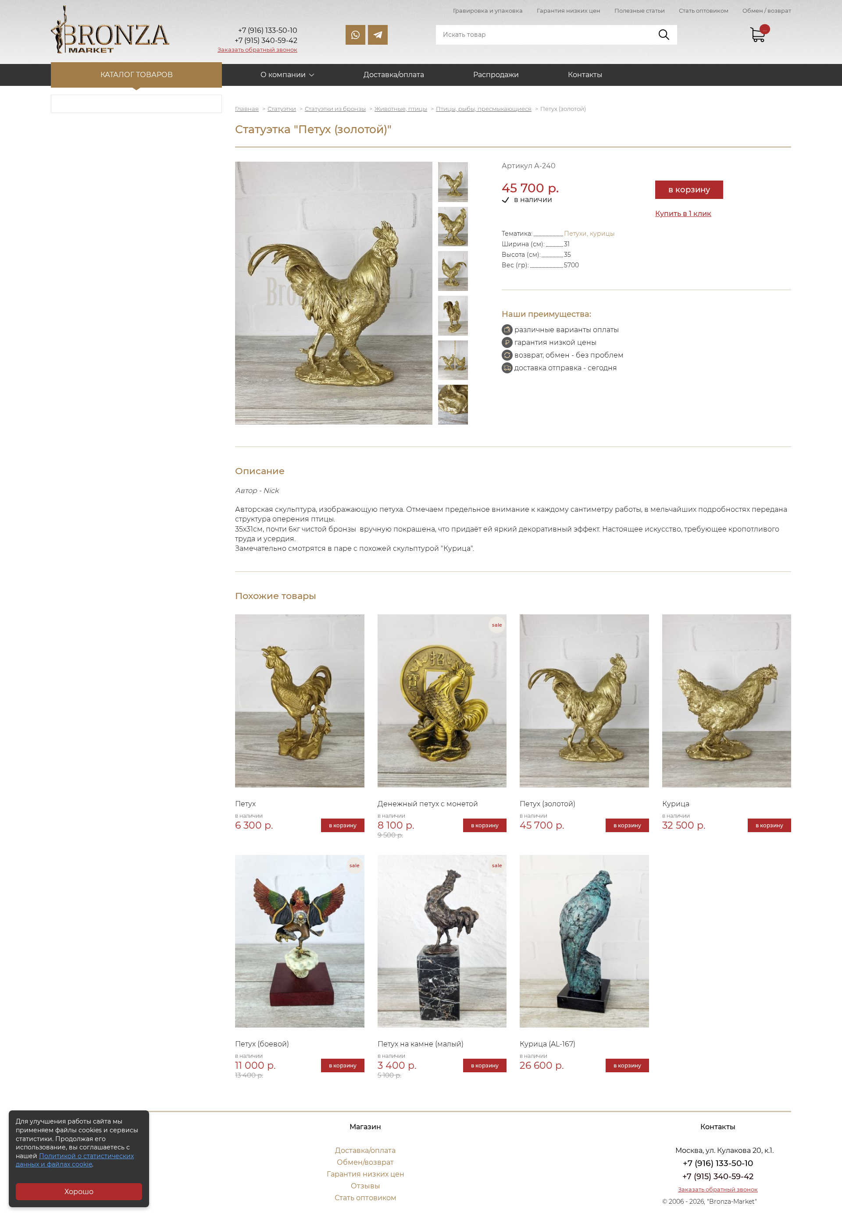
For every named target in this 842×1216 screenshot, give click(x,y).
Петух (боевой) (262, 1044)
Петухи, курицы (589, 234)
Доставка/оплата (394, 75)
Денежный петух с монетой (428, 804)
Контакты (585, 75)
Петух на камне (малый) (421, 1044)
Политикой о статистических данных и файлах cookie (75, 1160)
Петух (245, 804)
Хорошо (78, 1192)
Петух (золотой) (547, 804)
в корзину (689, 190)
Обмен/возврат (365, 1162)
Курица (675, 804)
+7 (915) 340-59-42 (717, 1176)
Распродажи (496, 75)
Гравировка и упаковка (488, 10)
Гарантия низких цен (568, 10)
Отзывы (365, 1186)
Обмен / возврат (766, 10)
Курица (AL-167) (547, 1044)
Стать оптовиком (703, 10)
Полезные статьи (639, 10)
